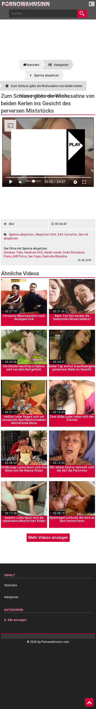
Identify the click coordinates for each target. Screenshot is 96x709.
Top (89, 702)
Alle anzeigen (17, 620)
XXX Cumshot (67, 234)
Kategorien (11, 597)
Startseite (10, 585)
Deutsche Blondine (54, 256)
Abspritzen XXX (45, 234)
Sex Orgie (34, 256)
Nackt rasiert (52, 252)
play (75, 145)
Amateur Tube (13, 252)
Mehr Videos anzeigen (48, 537)
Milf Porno (20, 256)
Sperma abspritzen (21, 234)
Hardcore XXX (33, 252)
